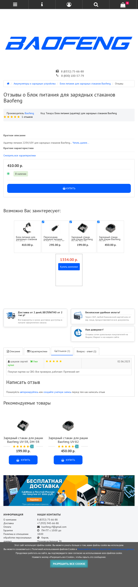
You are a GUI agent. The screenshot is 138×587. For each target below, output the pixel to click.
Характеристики (38, 351)
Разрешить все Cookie (69, 563)
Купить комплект (69, 266)
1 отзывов (27, 116)
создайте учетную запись (57, 392)
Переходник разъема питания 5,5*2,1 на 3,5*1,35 (54, 239)
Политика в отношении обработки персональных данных (17, 537)
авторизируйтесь (29, 392)
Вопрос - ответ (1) (86, 351)
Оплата (7, 526)
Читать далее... (81, 142)
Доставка (8, 523)
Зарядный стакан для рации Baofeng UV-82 (109, 239)
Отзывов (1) (63, 351)
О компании (9, 519)
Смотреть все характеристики (19, 155)
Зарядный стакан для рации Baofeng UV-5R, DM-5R (82, 239)
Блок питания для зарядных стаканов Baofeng (26, 239)
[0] (122, 5)
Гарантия (8, 530)
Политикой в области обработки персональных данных (105, 549)
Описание (15, 351)
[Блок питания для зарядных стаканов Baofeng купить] (69, 125)
